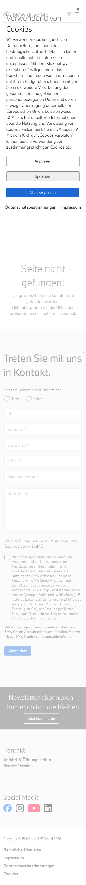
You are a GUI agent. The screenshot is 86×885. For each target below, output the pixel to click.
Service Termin (16, 765)
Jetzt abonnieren (41, 718)
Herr (38, 398)
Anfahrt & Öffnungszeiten (27, 759)
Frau (16, 398)
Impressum (70, 207)
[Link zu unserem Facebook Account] (7, 808)
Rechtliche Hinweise (22, 849)
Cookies (10, 873)
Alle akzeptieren (42, 192)
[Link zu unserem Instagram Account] (20, 808)
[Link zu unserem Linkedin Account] (48, 808)
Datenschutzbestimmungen (30, 207)
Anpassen (43, 161)
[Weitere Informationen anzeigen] (60, 619)
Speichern (43, 176)
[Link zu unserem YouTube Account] (34, 808)
